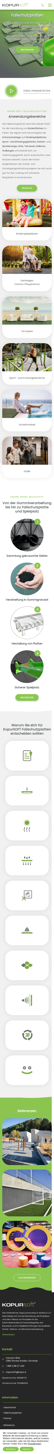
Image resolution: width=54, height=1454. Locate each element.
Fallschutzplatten (13, 1412)
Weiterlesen (8, 1334)
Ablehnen (27, 1449)
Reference (9, 1425)
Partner (7, 1418)
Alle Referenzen (27, 1277)
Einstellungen (34, 1443)
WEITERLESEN (27, 49)
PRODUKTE (27, 188)
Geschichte (10, 1407)
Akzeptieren (11, 1449)
